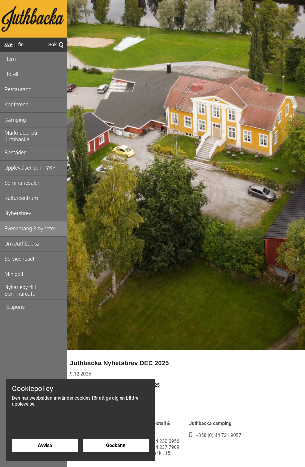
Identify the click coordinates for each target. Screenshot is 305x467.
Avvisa (45, 445)
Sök (52, 44)
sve (8, 44)
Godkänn (115, 445)
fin (21, 44)
